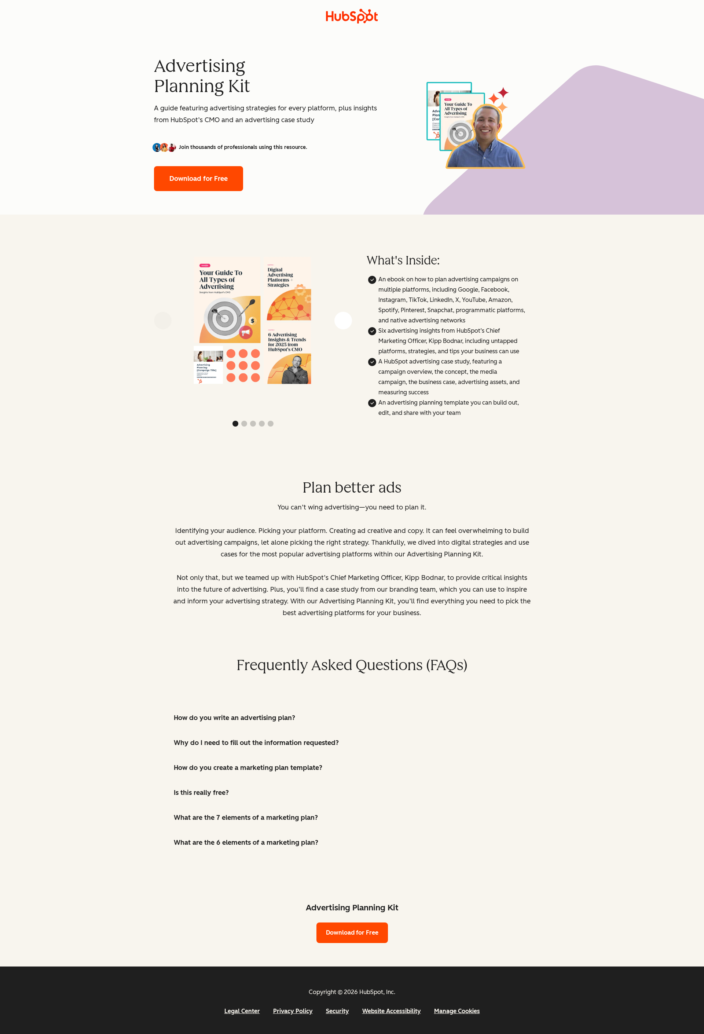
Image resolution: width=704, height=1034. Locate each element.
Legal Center (242, 1011)
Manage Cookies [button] (457, 1011)
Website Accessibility (391, 1011)
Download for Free (198, 179)
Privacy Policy (293, 1011)
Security (337, 1011)
